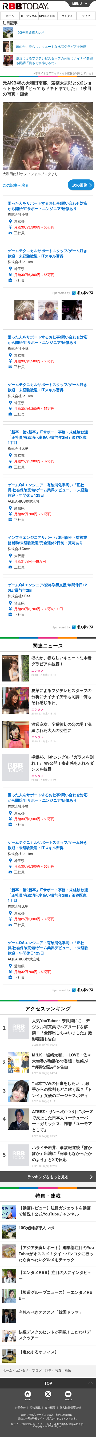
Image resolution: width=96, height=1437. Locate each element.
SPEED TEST (48, 15)
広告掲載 (35, 1407)
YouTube (68, 1399)
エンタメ (67, 15)
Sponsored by (61, 293)
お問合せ (20, 1407)
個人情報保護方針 (70, 1407)
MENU (77, 3)
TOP (48, 1383)
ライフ (86, 15)
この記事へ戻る (16, 185)
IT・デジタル (29, 15)
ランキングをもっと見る (48, 1176)
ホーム (10, 15)
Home (27, 1399)
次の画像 (79, 185)
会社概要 (50, 1407)
